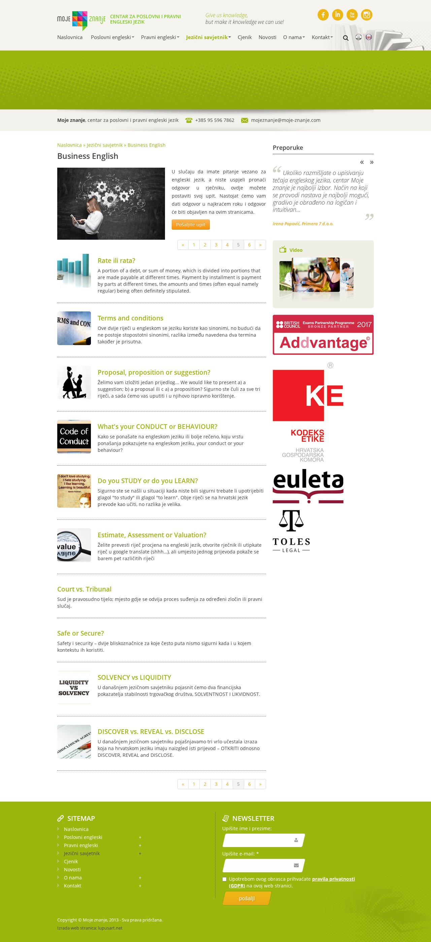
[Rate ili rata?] (74, 270)
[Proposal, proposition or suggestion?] (74, 382)
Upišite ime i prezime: (247, 828)
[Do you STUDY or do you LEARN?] (74, 490)
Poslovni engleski (111, 37)
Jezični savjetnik (207, 37)
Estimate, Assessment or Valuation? (152, 535)
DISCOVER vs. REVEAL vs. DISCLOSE (151, 731)
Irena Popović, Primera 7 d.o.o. (303, 224)
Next (372, 162)
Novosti (267, 37)
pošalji (247, 898)
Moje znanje (95, 920)
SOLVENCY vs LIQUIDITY (134, 677)
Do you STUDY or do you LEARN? (148, 480)
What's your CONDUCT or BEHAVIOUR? (158, 426)
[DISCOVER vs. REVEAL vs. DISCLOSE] (74, 741)
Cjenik (245, 37)
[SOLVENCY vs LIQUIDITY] (74, 687)
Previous (362, 162)
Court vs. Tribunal (84, 589)
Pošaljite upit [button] (190, 224)
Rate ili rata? (116, 260)
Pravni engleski (158, 37)
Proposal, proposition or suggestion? (154, 372)
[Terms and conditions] (74, 328)
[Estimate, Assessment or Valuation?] (74, 544)
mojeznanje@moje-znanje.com (286, 120)
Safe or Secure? (80, 633)
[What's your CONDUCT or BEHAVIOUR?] (74, 436)
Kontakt (321, 37)
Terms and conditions (130, 318)
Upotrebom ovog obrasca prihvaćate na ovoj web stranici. (292, 882)
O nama (292, 37)
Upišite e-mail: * (240, 853)
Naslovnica (69, 37)
